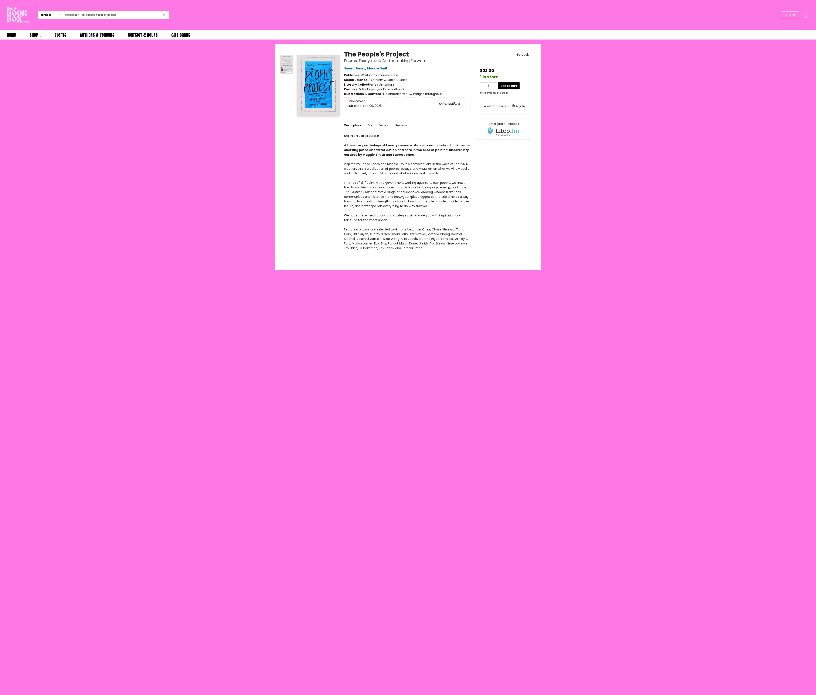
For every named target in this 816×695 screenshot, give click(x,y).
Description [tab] (352, 125)
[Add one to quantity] (494, 85)
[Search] (164, 15)
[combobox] (50, 15)
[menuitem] (11, 35)
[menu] (408, 35)
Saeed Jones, (355, 68)
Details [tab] (384, 125)
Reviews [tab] (401, 125)
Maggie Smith (378, 68)
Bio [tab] (370, 125)
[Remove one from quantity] (483, 85)
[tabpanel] (407, 197)
